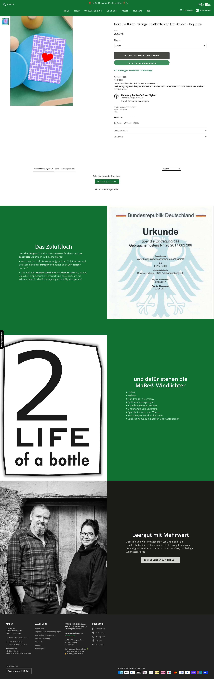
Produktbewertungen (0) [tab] (43, 169)
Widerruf (38, 642)
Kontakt (38, 645)
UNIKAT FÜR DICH (93, 11)
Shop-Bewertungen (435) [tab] (65, 169)
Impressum (39, 628)
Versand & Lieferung (42, 638)
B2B (148, 11)
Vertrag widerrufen (2, 339)
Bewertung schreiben (107, 181)
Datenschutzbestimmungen (45, 635)
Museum (137, 11)
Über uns (112, 11)
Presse (124, 11)
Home (66, 11)
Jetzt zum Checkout (141, 63)
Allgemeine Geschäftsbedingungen (48, 632)
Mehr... (117, 117)
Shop (77, 11)
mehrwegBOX (40, 648)
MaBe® (127, 668)
